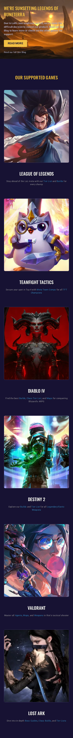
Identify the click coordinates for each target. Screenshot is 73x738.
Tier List (47, 181)
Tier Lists (61, 721)
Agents (18, 615)
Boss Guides (31, 721)
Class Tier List (34, 398)
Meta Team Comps (46, 289)
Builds (60, 181)
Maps (49, 398)
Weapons (38, 615)
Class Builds (45, 721)
